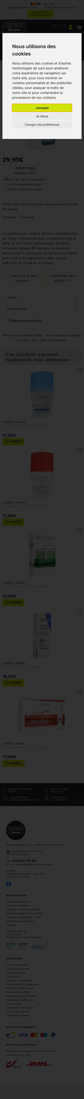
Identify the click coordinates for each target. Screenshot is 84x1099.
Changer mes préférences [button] (42, 124)
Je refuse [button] (42, 116)
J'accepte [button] (42, 108)
